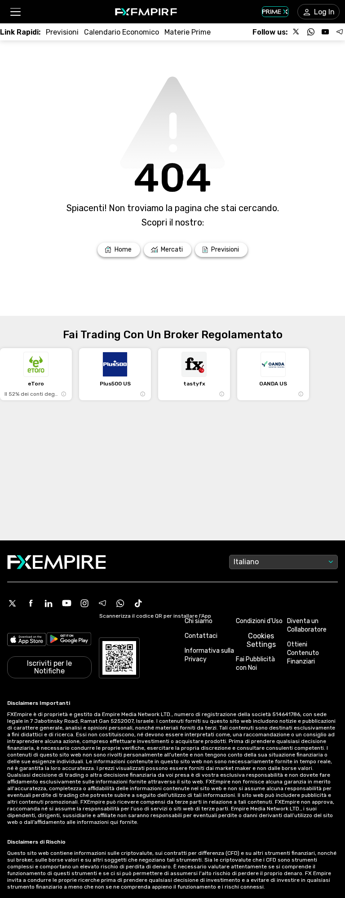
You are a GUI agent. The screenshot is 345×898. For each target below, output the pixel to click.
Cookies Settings (261, 640)
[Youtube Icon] (66, 603)
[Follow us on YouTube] (325, 32)
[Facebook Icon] (30, 603)
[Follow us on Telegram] (339, 32)
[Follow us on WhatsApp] (310, 32)
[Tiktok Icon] (138, 603)
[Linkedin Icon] (48, 603)
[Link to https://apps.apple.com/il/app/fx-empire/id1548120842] (26, 640)
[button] (15, 12)
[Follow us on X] (296, 32)
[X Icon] (12, 603)
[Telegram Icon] (102, 603)
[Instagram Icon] (84, 603)
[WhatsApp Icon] (120, 603)
